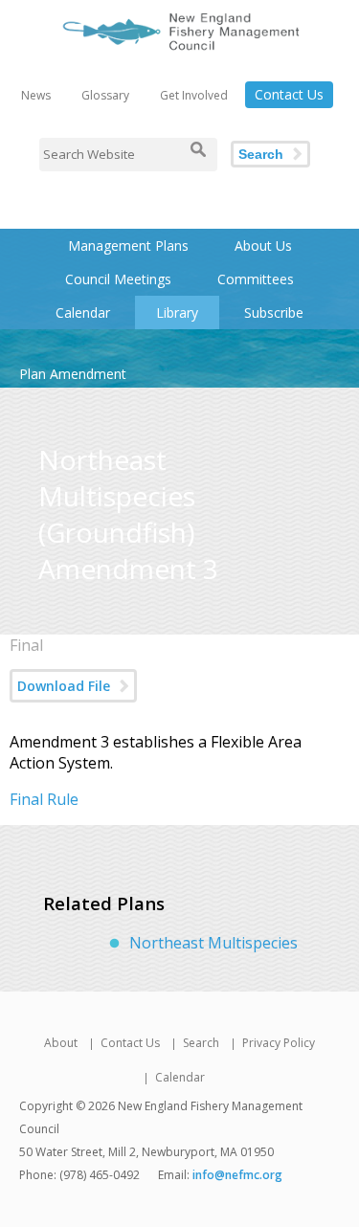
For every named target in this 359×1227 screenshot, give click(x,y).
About (61, 1043)
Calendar (83, 312)
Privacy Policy (278, 1043)
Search (260, 154)
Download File (63, 686)
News (36, 95)
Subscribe (273, 312)
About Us (263, 245)
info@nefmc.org (237, 1175)
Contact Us (289, 94)
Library (177, 312)
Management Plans (128, 245)
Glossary (105, 95)
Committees (255, 279)
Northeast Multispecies (213, 942)
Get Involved (194, 95)
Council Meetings (118, 279)
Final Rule (44, 799)
